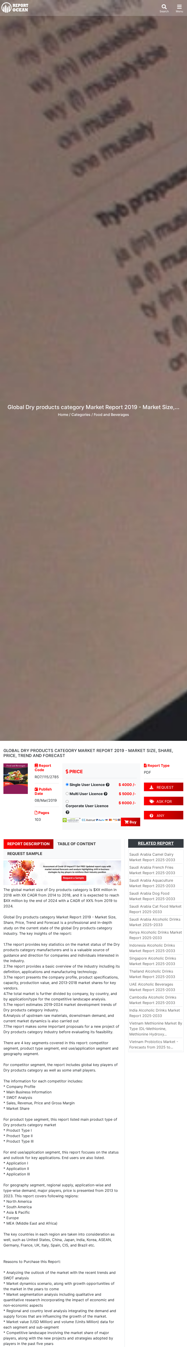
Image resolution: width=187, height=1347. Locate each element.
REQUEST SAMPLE (162, 788)
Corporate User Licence (87, 806)
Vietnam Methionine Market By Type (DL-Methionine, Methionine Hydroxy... (155, 1028)
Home (63, 414)
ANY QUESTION (159, 816)
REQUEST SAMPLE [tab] (24, 853)
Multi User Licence (86, 793)
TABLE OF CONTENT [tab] (76, 844)
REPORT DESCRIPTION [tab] (28, 844)
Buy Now (131, 823)
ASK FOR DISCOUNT (161, 802)
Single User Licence (87, 784)
